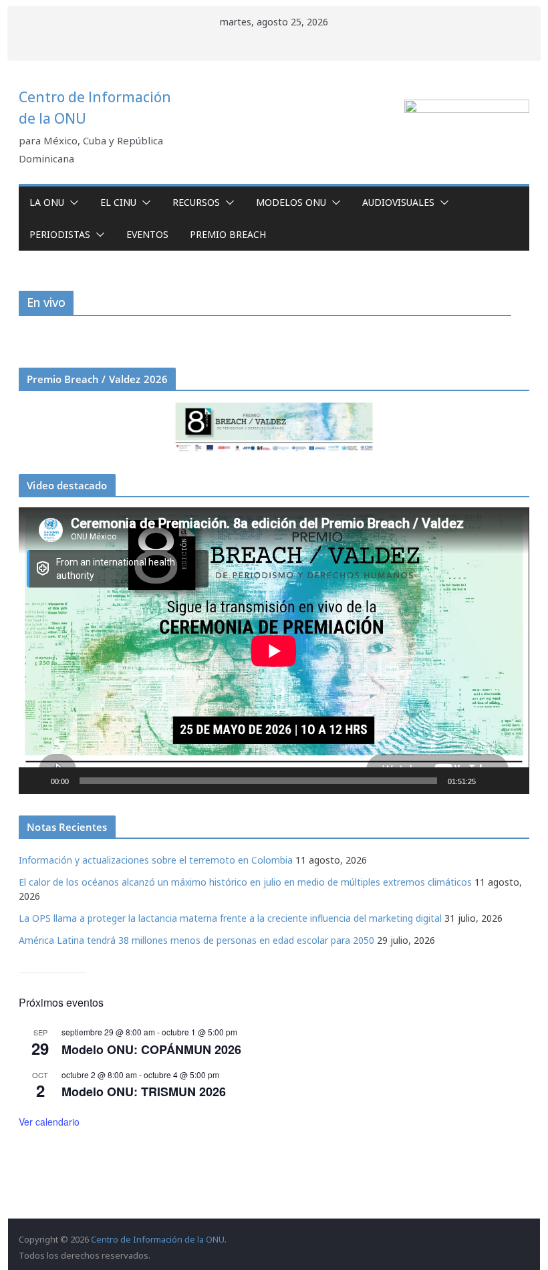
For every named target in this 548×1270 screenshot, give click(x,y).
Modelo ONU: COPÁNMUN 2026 (151, 1049)
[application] (274, 650)
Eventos (147, 234)
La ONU (46, 202)
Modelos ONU (291, 202)
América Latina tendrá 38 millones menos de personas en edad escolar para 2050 (196, 940)
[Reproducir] (36, 780)
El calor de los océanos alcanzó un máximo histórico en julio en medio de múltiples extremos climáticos (245, 882)
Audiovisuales (398, 202)
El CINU (118, 202)
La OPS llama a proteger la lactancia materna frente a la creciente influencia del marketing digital (230, 918)
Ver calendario (49, 1121)
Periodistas (59, 234)
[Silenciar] (490, 780)
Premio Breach (228, 234)
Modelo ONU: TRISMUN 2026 (143, 1091)
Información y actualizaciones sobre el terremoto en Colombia (156, 860)
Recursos (196, 202)
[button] (71, 202)
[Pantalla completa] (512, 780)
